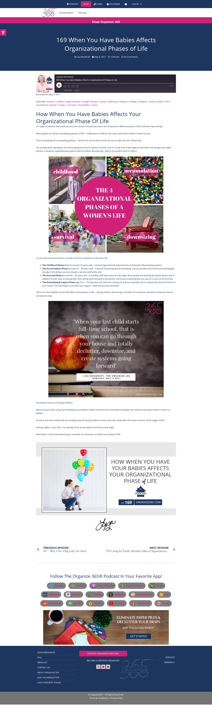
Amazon (50, 101)
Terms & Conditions (98, 698)
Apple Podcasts (73, 101)
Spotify (53, 105)
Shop (86, 4)
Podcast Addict (156, 101)
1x (73, 86)
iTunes (95, 105)
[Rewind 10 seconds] (68, 86)
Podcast (73, 4)
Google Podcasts (90, 101)
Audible (60, 101)
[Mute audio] (65, 86)
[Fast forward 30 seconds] (77, 86)
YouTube (72, 105)
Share (77, 90)
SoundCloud (42, 105)
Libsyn (103, 101)
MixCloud (112, 101)
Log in (135, 4)
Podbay (133, 101)
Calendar (114, 4)
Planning (82, 12)
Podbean (143, 101)
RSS (167, 101)
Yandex (62, 105)
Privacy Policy (116, 698)
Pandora (123, 101)
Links (99, 4)
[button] (3, 32)
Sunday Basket (66, 12)
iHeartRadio (84, 105)
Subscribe (68, 90)
